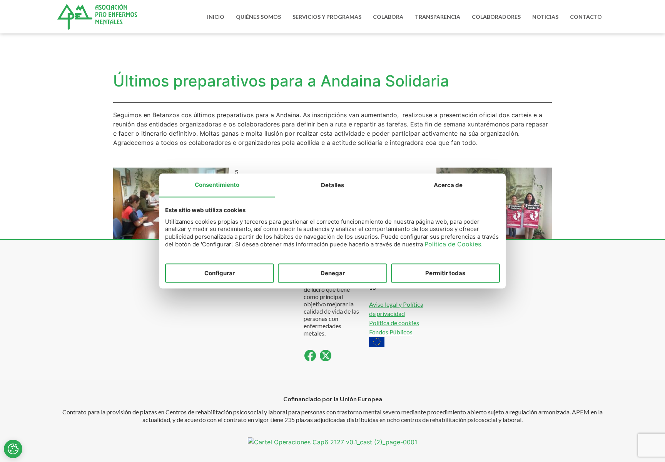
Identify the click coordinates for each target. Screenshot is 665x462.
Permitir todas (445, 272)
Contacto (586, 16)
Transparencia (437, 16)
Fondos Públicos (391, 332)
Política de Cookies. (453, 244)
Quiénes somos (258, 16)
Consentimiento (217, 184)
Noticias (545, 16)
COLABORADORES (496, 16)
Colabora (388, 16)
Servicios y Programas (326, 16)
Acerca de (448, 184)
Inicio (215, 16)
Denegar (333, 272)
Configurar (219, 272)
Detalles (332, 184)
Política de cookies (394, 322)
